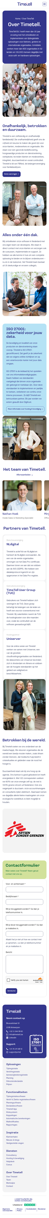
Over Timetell (14, 1172)
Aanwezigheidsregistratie (17, 1075)
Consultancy (11, 1155)
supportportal (15, 1052)
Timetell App (11, 1109)
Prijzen (9, 1084)
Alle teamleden (23, 475)
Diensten (11, 1151)
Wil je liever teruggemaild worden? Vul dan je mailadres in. (24, 927)
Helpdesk (10, 1161)
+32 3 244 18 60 (16, 1031)
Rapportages (11, 1125)
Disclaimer (42, 1209)
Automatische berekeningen (18, 1118)
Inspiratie (12, 1132)
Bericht (9, 952)
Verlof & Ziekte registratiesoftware (20, 1100)
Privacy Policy (19, 1210)
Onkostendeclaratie (14, 1081)
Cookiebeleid (31, 1209)
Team (8, 1180)
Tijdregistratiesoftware (15, 1096)
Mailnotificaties (12, 1122)
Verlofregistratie (13, 1072)
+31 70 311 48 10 (15, 1049)
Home (17, 18)
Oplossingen (13, 1064)
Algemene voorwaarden (7, 1210)
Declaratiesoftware (14, 1106)
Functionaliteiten (16, 1092)
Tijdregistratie (12, 1069)
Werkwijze (10, 1183)
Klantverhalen (12, 1137)
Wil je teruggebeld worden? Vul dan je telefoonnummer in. (22, 911)
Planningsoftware (13, 1103)
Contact (9, 1186)
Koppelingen (11, 1115)
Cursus (9, 1165)
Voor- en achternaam (16, 884)
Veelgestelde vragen (15, 1143)
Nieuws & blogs (12, 1140)
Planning (9, 1078)
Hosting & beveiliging (15, 1158)
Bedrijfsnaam (12, 896)
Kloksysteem (11, 1112)
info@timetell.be (16, 1035)
